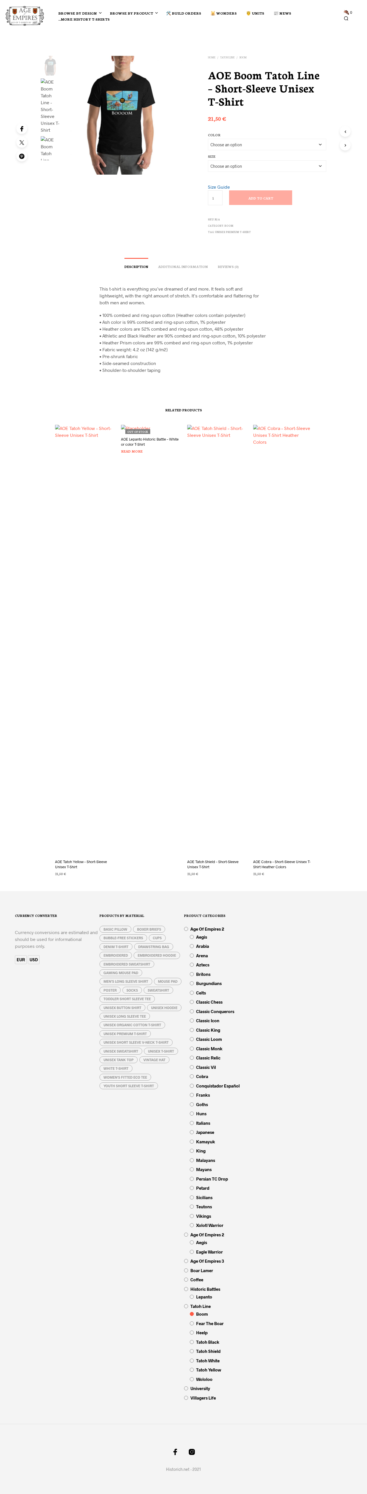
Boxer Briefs (149, 929)
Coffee (196, 1279)
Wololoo (204, 1379)
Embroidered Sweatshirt (127, 964)
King (201, 1150)
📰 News (282, 13)
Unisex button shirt (122, 1008)
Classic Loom (209, 1039)
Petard (202, 1188)
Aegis (201, 937)
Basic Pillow (115, 929)
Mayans (204, 1169)
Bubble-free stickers (123, 938)
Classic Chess (209, 1001)
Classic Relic (208, 1057)
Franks (203, 1095)
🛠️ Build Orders (183, 13)
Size (211, 156)
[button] (347, 12)
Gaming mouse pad (121, 973)
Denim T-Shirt (116, 947)
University (200, 1388)
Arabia (202, 946)
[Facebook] (21, 128)
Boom (243, 57)
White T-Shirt (116, 1068)
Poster (110, 990)
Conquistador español (218, 1085)
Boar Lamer (201, 1270)
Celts (201, 992)
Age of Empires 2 (207, 928)
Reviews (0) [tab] (228, 266)
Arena (202, 955)
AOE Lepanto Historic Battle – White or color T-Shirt (150, 442)
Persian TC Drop (212, 1178)
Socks (132, 990)
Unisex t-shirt (161, 1051)
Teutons (204, 1206)
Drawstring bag (153, 947)
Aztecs (202, 964)
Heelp (202, 1332)
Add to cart (260, 198)
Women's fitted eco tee (125, 1077)
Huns (201, 1113)
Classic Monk (209, 1048)
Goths (202, 1104)
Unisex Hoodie (164, 1008)
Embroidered (116, 955)
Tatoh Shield (208, 1351)
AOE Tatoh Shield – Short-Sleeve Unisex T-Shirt (213, 864)
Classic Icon (207, 1020)
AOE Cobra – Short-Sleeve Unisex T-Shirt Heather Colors (282, 864)
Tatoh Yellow (208, 1369)
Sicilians (204, 1197)
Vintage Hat (154, 1060)
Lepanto (204, 1296)
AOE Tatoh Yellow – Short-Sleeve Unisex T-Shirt (81, 864)
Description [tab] (136, 266)
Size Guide (219, 187)
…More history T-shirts (84, 19)
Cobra (202, 1076)
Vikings (203, 1216)
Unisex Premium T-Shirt (233, 232)
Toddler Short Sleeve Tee (127, 999)
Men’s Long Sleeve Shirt (126, 981)
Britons (203, 974)
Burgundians (209, 983)
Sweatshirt (158, 990)
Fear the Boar (210, 1323)
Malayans (205, 1160)
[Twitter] (21, 142)
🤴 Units (255, 13)
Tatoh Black (207, 1342)
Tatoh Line (227, 57)
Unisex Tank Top (119, 1060)
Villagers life (203, 1397)
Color (214, 135)
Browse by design (77, 13)
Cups (157, 938)
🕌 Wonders (223, 13)
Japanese (205, 1132)
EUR (21, 959)
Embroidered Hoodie (157, 955)
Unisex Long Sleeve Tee (125, 1016)
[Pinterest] (21, 156)
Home (211, 57)
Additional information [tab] (183, 266)
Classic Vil (206, 1067)
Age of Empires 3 (207, 1261)
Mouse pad (167, 981)
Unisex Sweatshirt (121, 1051)
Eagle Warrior (209, 1251)
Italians (203, 1123)
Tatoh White (208, 1360)
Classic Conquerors (215, 1011)
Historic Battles (205, 1289)
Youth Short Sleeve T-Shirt (129, 1086)
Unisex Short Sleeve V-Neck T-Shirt (136, 1042)
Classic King (208, 1030)
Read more (131, 451)
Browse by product (131, 13)
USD (34, 959)
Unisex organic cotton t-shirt (132, 1025)
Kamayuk (205, 1141)
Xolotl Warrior (209, 1225)
